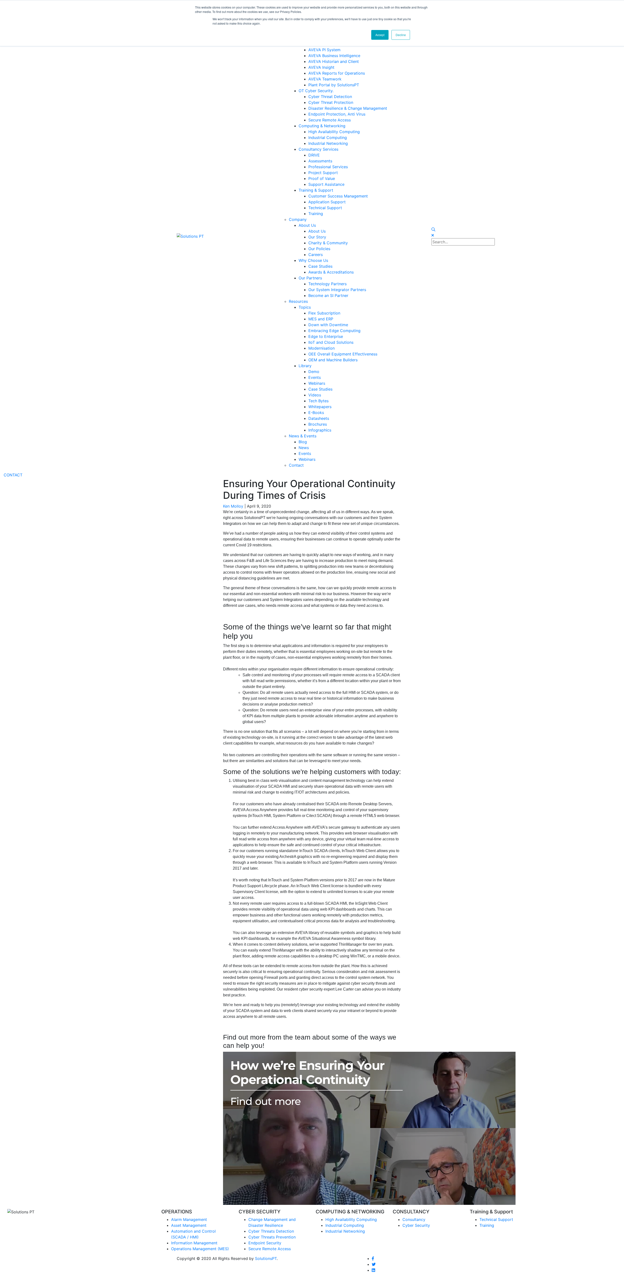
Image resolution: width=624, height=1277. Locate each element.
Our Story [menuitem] (317, 237)
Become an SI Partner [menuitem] (328, 295)
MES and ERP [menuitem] (320, 318)
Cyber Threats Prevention (272, 1237)
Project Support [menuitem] (323, 172)
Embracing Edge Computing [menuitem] (334, 330)
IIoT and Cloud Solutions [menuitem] (330, 342)
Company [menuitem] (298, 219)
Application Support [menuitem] (327, 201)
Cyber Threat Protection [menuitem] (330, 102)
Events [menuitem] (314, 377)
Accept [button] (379, 35)
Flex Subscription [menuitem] (324, 313)
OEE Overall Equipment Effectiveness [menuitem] (342, 354)
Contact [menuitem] (296, 465)
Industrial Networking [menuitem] (328, 143)
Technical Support (496, 1219)
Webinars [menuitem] (316, 383)
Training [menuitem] (315, 213)
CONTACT (13, 474)
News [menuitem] (304, 447)
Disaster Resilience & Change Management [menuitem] (347, 108)
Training (486, 1225)
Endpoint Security (264, 1242)
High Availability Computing (351, 1219)
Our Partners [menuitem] (310, 277)
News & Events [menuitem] (302, 435)
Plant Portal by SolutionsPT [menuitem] (333, 84)
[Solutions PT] (190, 235)
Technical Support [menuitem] (325, 207)
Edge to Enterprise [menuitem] (325, 336)
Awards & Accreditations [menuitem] (331, 272)
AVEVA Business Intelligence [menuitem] (334, 55)
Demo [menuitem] (313, 371)
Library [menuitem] (305, 365)
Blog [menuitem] (303, 441)
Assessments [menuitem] (320, 160)
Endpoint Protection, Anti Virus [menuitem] (336, 114)
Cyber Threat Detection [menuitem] (330, 96)
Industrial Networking (345, 1231)
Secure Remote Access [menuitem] (329, 120)
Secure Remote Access (269, 1248)
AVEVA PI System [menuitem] (324, 49)
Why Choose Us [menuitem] (313, 260)
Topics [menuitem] (305, 307)
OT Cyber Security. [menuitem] (316, 90)
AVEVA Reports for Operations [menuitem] (336, 73)
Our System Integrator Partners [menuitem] (337, 289)
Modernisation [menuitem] (321, 348)
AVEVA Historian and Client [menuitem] (333, 61)
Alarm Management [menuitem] (189, 1219)
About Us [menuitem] (307, 225)
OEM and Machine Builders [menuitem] (333, 359)
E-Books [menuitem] (316, 412)
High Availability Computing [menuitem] (334, 131)
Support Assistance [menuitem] (326, 184)
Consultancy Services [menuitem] (318, 149)
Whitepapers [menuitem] (320, 406)
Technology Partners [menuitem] (327, 283)
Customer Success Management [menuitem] (338, 196)
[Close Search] (432, 235)
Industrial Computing (344, 1225)
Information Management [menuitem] (194, 1242)
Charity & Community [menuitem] (328, 242)
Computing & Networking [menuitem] (322, 125)
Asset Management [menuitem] (188, 1225)
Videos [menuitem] (314, 395)
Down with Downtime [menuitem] (328, 324)
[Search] (433, 229)
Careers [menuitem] (315, 254)
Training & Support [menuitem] (316, 190)
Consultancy (413, 1219)
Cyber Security (416, 1225)
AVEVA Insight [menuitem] (321, 67)
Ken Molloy (233, 506)
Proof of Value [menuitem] (321, 178)
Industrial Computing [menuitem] (327, 137)
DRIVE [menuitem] (314, 155)
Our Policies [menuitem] (319, 248)
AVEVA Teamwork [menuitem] (324, 79)
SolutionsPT (266, 1258)
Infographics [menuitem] (319, 430)
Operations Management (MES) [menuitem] (200, 1248)
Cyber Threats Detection (271, 1231)
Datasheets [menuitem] (318, 418)
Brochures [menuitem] (317, 424)
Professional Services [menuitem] (328, 166)
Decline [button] (401, 35)
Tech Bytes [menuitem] (318, 400)
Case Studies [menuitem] (320, 266)
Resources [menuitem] (298, 301)
